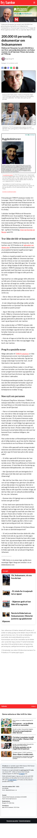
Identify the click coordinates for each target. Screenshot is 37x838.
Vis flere (33, 706)
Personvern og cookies (12, 821)
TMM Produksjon (22, 354)
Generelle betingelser (24, 821)
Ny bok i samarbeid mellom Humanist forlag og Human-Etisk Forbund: (23, 745)
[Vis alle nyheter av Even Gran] (13, 59)
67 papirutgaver (12, 779)
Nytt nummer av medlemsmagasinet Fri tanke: (23, 721)
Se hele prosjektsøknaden (9, 191)
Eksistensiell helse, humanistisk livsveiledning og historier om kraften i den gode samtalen (23, 757)
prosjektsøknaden (8, 175)
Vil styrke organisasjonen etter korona (22, 732)
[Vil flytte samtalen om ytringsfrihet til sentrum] (6, 746)
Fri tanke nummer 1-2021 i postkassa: (22, 752)
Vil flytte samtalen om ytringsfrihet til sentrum (22, 748)
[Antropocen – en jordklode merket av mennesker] (6, 723)
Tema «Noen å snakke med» (23, 754)
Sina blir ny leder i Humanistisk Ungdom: (23, 729)
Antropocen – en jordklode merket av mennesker (23, 724)
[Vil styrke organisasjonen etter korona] (6, 731)
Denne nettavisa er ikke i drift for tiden (17, 714)
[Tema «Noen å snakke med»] (6, 754)
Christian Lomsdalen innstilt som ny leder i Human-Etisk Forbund (23, 738)
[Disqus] (18, 679)
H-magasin (22, 773)
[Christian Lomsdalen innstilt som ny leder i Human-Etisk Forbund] (6, 739)
